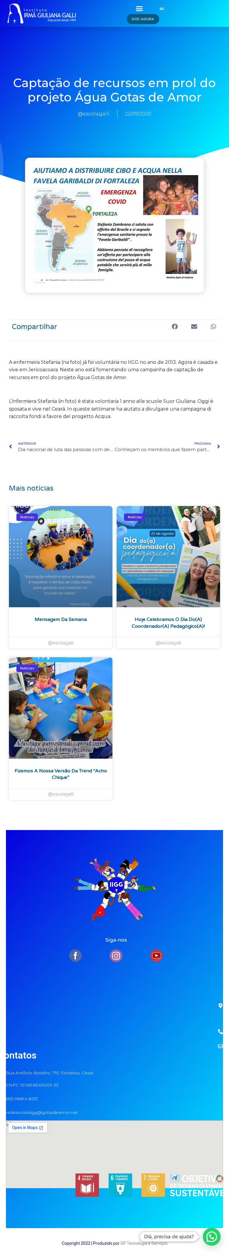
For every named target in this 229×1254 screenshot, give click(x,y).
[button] (139, 8)
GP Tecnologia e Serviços (144, 1243)
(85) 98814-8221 (22, 1098)
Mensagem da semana (61, 619)
